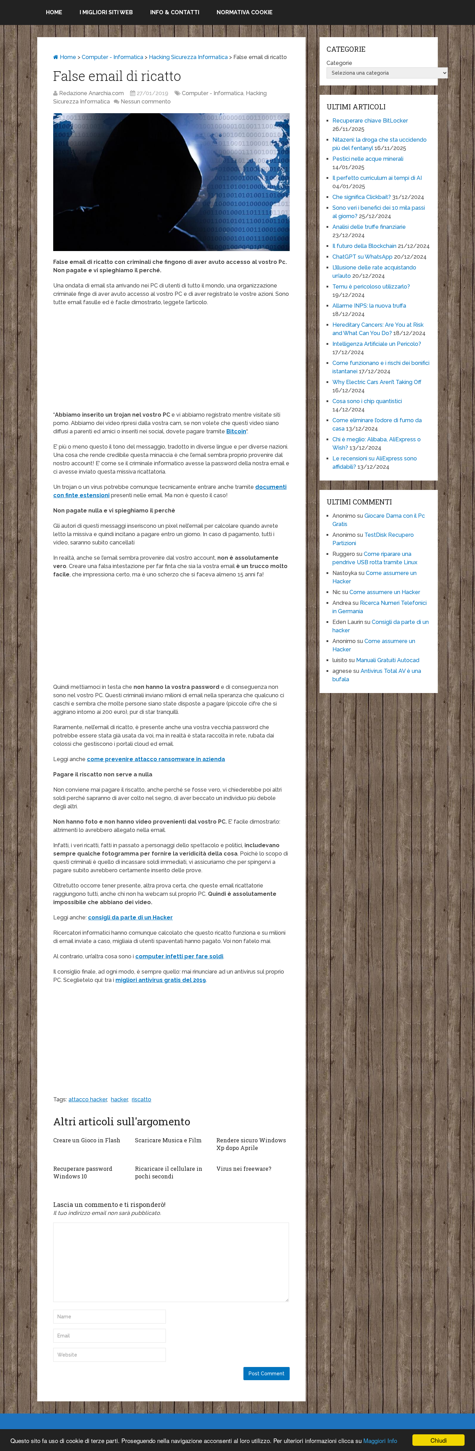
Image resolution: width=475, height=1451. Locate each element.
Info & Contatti (174, 12)
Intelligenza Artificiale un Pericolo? (376, 344)
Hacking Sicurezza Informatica (188, 57)
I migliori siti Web (106, 12)
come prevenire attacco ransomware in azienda (156, 759)
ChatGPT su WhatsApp (362, 256)
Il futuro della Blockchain (364, 246)
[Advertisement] (171, 362)
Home (54, 12)
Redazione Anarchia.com (91, 93)
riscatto (141, 1099)
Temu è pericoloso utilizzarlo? (371, 286)
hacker (119, 1099)
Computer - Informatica (112, 57)
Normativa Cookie (245, 12)
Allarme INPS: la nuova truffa (369, 305)
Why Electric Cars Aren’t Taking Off (376, 382)
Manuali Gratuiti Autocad (387, 660)
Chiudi (438, 1440)
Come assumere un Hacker (384, 592)
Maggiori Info (380, 1440)
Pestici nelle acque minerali (367, 159)
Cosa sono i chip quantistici (367, 401)
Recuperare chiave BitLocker (370, 120)
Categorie (339, 63)
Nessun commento (146, 101)
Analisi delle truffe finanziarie (369, 227)
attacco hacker (88, 1099)
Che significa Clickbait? (361, 197)
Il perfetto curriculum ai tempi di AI (377, 178)
